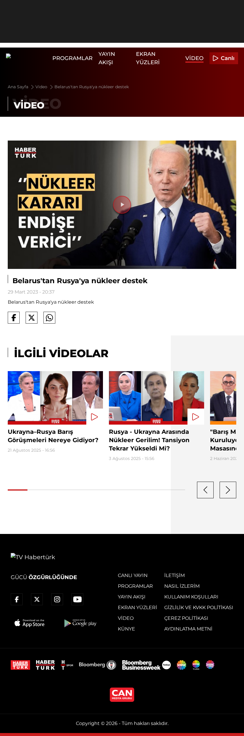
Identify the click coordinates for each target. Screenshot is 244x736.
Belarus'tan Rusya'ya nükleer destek (91, 86)
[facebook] (17, 599)
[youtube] (77, 599)
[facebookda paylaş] (14, 318)
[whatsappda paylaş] (49, 318)
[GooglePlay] (80, 623)
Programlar (72, 58)
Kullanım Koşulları (191, 597)
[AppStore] (30, 623)
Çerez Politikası (186, 618)
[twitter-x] (37, 599)
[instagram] (57, 599)
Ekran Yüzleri (137, 607)
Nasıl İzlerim (182, 586)
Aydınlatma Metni (188, 629)
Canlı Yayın (133, 575)
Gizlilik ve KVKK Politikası (198, 607)
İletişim (174, 575)
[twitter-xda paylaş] (31, 318)
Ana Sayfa (18, 86)
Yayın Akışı (132, 597)
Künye (126, 629)
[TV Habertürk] (27, 58)
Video (194, 58)
